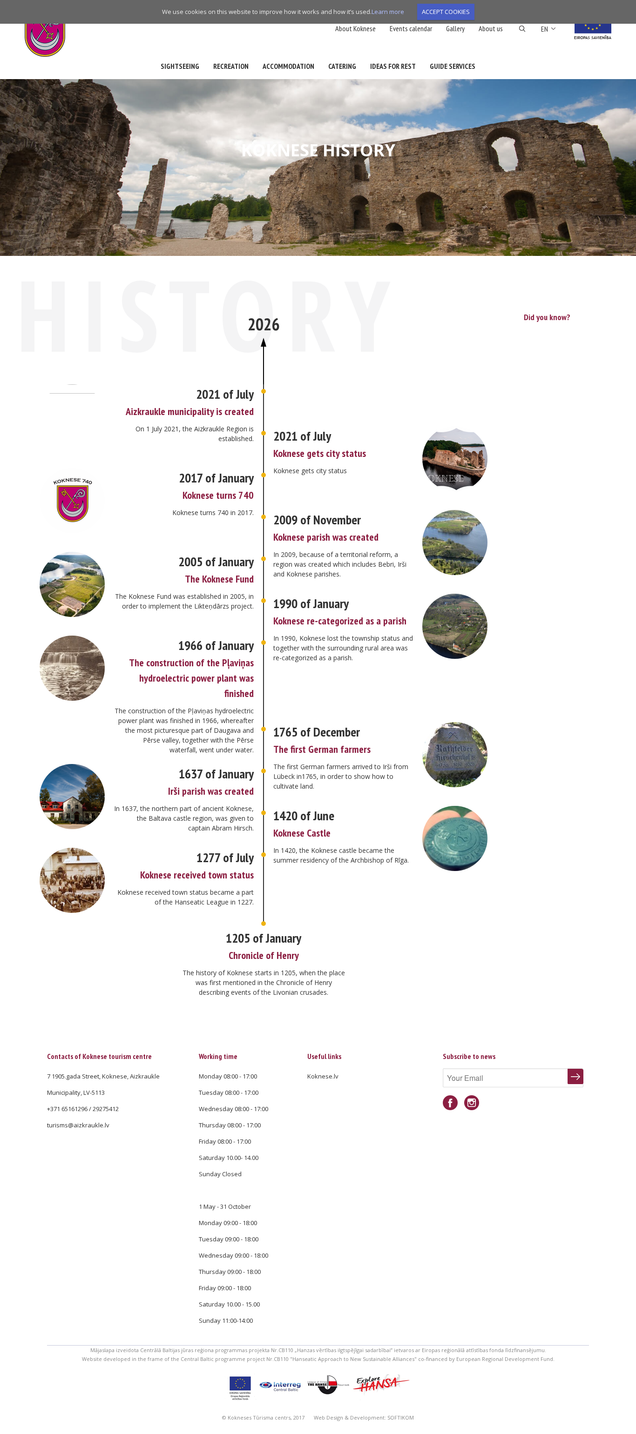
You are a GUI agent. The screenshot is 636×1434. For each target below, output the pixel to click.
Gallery (455, 28)
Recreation (231, 66)
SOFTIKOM (400, 1417)
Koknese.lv (322, 1076)
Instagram (471, 1103)
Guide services (452, 66)
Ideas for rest (393, 66)
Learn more (388, 11)
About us (491, 28)
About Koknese (355, 28)
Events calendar (411, 28)
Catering (342, 66)
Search (522, 29)
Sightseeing (180, 66)
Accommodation (288, 66)
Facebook (450, 1103)
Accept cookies (446, 11)
